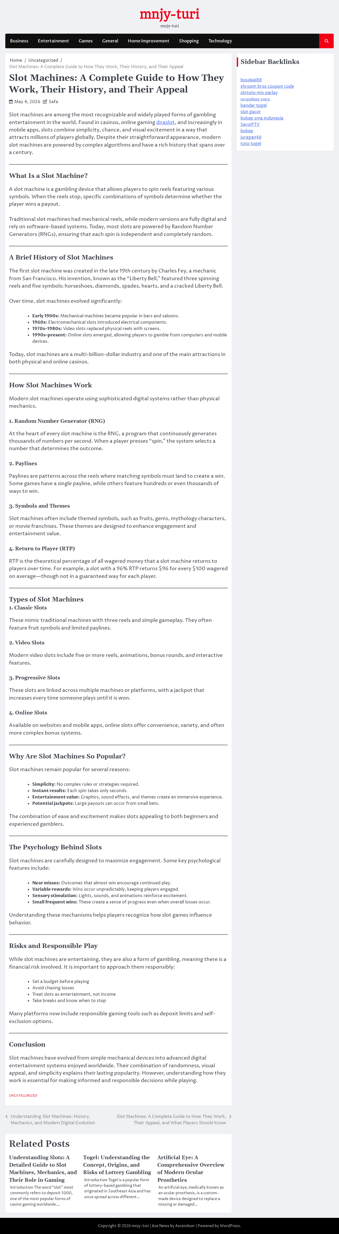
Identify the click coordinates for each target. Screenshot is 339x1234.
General (110, 41)
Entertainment (53, 41)
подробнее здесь (255, 99)
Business (19, 41)
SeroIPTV (250, 125)
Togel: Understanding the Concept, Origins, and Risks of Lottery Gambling (117, 1165)
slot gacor (250, 112)
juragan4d (250, 137)
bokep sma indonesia (261, 118)
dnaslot (165, 122)
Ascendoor (185, 1225)
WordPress (230, 1225)
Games (86, 41)
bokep (246, 131)
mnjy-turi (169, 14)
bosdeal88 (251, 80)
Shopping (189, 41)
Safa (53, 102)
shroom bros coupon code (267, 86)
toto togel (250, 144)
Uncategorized (23, 1096)
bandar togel (253, 105)
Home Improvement (149, 41)
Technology (220, 41)
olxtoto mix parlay (259, 93)
